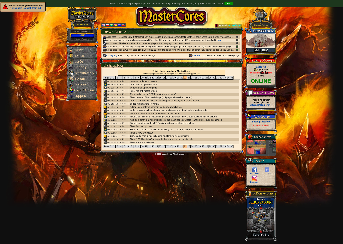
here (219, 40)
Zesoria (261, 66)
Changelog (111, 55)
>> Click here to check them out (25, 8)
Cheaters (197, 55)
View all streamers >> (261, 105)
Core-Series (235, 25)
